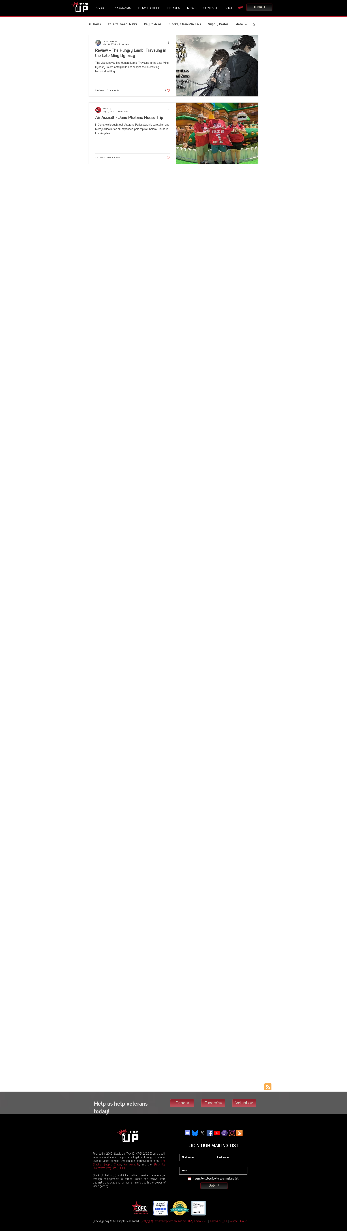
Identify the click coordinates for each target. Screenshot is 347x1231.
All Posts (95, 24)
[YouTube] (217, 1133)
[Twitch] (224, 1133)
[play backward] (135, 1208)
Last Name (221, 1151)
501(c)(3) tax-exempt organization (163, 1221)
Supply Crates (218, 24)
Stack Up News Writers (184, 24)
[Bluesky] (195, 1133)
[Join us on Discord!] (187, 1133)
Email (182, 1164)
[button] (102, 8)
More (239, 24)
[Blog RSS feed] (267, 1087)
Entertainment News (122, 24)
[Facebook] (210, 1133)
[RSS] (239, 1133)
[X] (202, 1133)
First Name (185, 1151)
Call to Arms (152, 24)
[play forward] (211, 1208)
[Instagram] (232, 1133)
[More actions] (169, 43)
